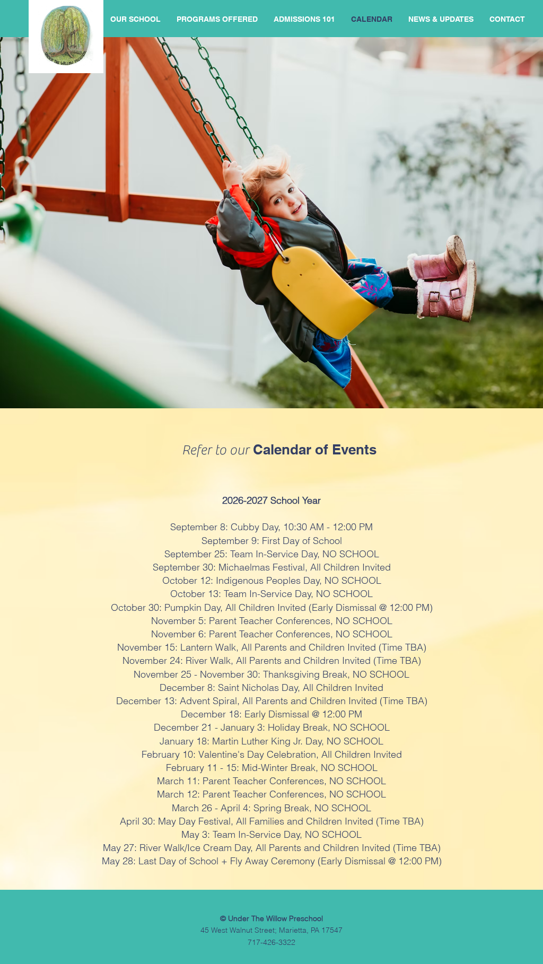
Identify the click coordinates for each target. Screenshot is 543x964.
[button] (217, 19)
